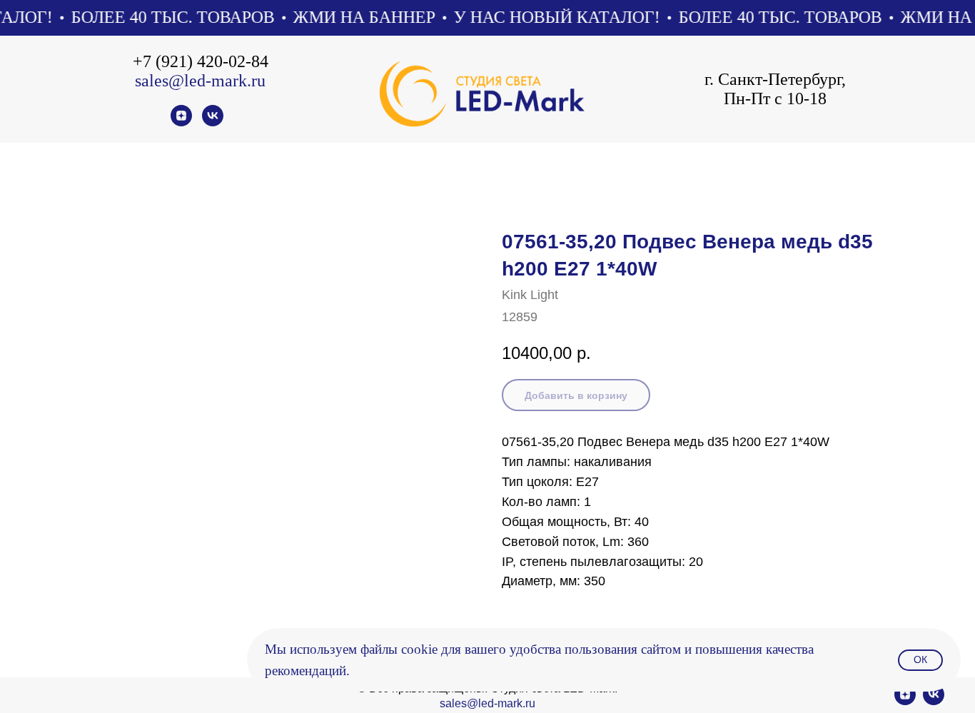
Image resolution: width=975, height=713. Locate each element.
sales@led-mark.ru (200, 80)
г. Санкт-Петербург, (775, 79)
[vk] (212, 122)
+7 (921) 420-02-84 (200, 61)
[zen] (181, 122)
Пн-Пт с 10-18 (775, 98)
